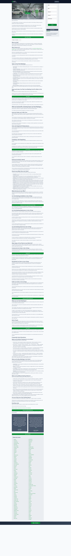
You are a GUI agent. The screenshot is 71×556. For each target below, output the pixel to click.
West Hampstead (31, 448)
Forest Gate (15, 469)
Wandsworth (30, 439)
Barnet (30, 489)
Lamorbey (15, 497)
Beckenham (15, 487)
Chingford (30, 461)
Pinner (30, 512)
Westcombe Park (16, 443)
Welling (15, 484)
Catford (15, 457)
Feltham (30, 511)
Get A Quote (28, 96)
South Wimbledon (31, 454)
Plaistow (15, 452)
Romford (30, 467)
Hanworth (30, 510)
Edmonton (30, 458)
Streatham (15, 496)
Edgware (30, 498)
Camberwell (15, 462)
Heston (30, 507)
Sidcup (15, 493)
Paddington (15, 509)
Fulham (30, 443)
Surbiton (30, 497)
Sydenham (15, 474)
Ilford (14, 491)
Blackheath (15, 444)
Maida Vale (15, 518)
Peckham (15, 451)
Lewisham (15, 448)
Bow (14, 453)
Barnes (30, 463)
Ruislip (30, 516)
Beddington (30, 457)
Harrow (30, 502)
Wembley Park (31, 484)
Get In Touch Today (28, 37)
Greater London (16, 447)
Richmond (30, 481)
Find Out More (28, 149)
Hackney (15, 466)
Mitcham (30, 453)
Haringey (15, 515)
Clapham (15, 482)
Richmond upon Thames (32, 485)
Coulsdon (30, 488)
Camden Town (16, 500)
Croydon (30, 449)
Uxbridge (30, 519)
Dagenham (30, 441)
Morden (30, 462)
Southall (30, 506)
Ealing (30, 492)
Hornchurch (30, 472)
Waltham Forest (16, 510)
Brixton (15, 470)
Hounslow (30, 503)
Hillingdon (30, 515)
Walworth (15, 456)
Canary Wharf (16, 442)
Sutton (30, 475)
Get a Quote (28, 13)
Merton (30, 452)
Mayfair (15, 488)
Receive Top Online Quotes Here (28, 298)
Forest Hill (15, 465)
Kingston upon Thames (32, 493)
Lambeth (15, 471)
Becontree (15, 511)
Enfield (30, 476)
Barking (15, 479)
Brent (29, 466)
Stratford (15, 460)
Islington (15, 475)
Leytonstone (15, 483)
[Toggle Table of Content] (19, 40)
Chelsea (15, 502)
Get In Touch (28, 328)
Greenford (30, 501)
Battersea (15, 505)
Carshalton (30, 470)
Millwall (15, 439)
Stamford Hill (16, 492)
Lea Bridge (15, 478)
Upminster (30, 479)
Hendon (30, 471)
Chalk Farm (15, 506)
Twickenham (30, 494)
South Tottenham (16, 501)
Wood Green (30, 440)
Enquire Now (28, 253)
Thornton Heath (16, 514)
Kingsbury (30, 480)
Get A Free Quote (27, 434)
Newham (15, 461)
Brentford (30, 483)
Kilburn (30, 445)
